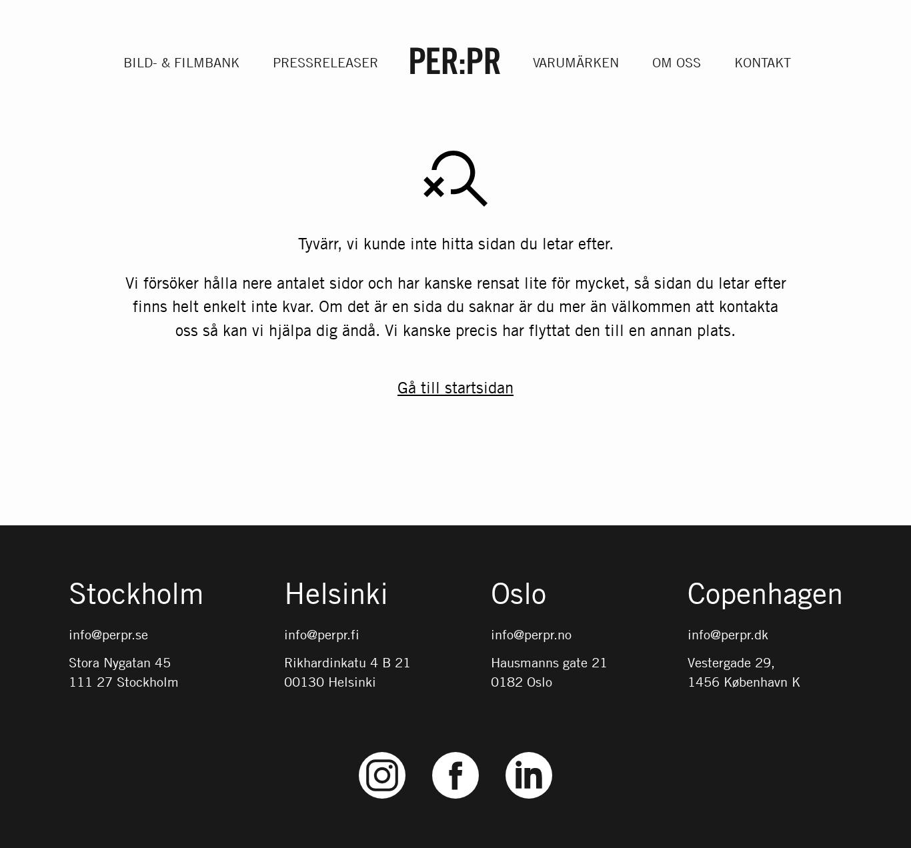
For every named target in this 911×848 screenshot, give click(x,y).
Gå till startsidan (455, 387)
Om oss (676, 62)
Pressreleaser (325, 62)
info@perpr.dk (728, 634)
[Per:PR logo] (455, 60)
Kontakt (762, 62)
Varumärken (576, 62)
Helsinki (336, 594)
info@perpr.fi (321, 634)
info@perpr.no (531, 634)
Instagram (382, 752)
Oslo (518, 594)
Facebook (455, 752)
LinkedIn (529, 752)
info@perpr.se (108, 634)
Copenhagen (765, 594)
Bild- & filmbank (181, 62)
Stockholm (136, 594)
